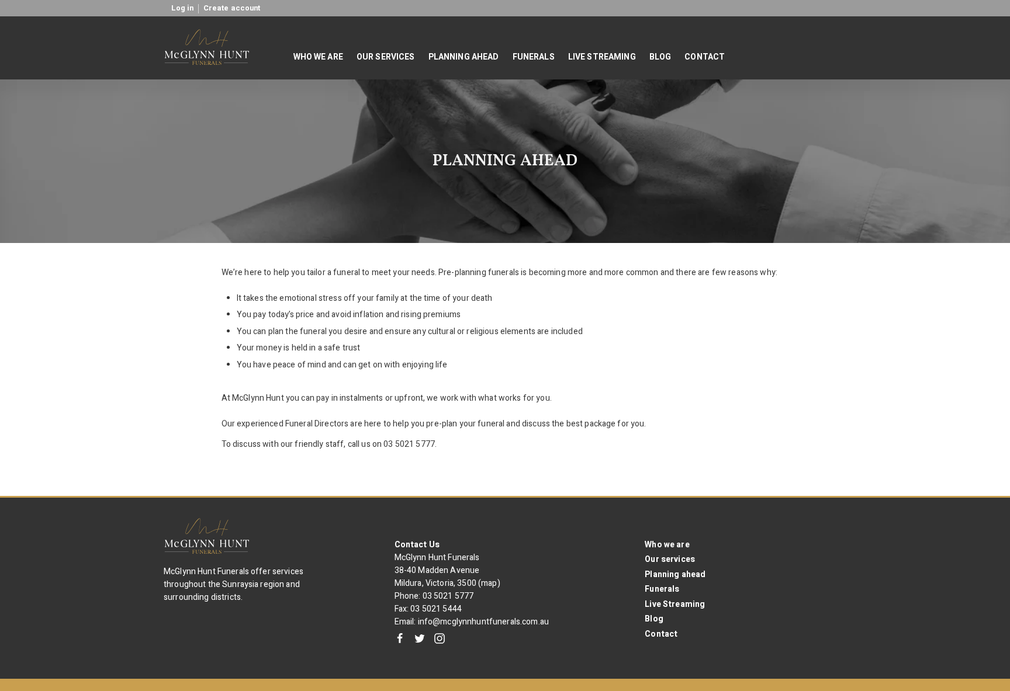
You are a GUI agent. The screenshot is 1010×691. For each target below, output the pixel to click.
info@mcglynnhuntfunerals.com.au (483, 622)
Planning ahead (675, 574)
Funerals (662, 589)
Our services (670, 559)
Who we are (667, 545)
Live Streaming (675, 604)
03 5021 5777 (448, 596)
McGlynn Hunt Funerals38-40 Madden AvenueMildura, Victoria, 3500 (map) (447, 570)
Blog (654, 619)
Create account (232, 8)
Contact (661, 634)
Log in (182, 8)
